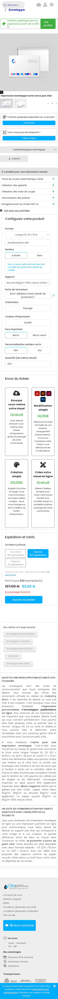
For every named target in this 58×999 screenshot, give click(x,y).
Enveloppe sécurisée (18, 663)
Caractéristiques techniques (29, 149)
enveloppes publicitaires (40, 709)
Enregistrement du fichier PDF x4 (20, 204)
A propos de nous (12, 895)
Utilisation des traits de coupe (18, 191)
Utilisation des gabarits (14, 185)
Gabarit (16, 158)
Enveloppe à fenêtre (18, 641)
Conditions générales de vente (19, 907)
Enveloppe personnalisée (20, 633)
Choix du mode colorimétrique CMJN (22, 179)
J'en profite (29, 122)
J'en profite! (48, 23)
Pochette (13, 656)
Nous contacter (23, 925)
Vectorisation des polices (16, 197)
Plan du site (9, 915)
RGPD (6, 903)
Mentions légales (12, 899)
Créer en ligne (29, 138)
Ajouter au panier (23, 600)
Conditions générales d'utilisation (21, 911)
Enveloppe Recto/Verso (20, 648)
